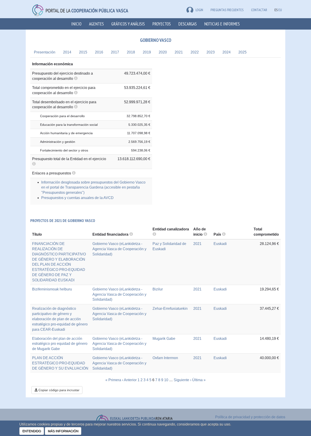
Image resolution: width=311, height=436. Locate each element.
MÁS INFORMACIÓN (63, 431)
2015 (83, 52)
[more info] (205, 234)
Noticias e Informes (222, 24)
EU (280, 10)
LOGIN (199, 10)
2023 (210, 52)
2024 (226, 52)
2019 (147, 52)
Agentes (96, 24)
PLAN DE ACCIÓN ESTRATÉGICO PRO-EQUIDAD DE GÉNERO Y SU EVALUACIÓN (60, 363)
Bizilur (158, 289)
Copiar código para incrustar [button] (58, 390)
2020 (163, 52)
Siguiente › (182, 380)
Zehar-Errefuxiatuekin (170, 308)
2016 (99, 52)
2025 (242, 52)
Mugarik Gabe (164, 338)
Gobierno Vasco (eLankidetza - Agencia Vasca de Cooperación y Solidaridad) (119, 249)
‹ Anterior (129, 380)
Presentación (44, 52)
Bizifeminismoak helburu (52, 289)
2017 (115, 52)
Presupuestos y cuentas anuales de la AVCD (77, 198)
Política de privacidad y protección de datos (250, 417)
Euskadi (220, 244)
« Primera (113, 380)
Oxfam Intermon (165, 358)
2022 (195, 52)
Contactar (259, 10)
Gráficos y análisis (128, 24)
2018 (131, 52)
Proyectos (161, 24)
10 (166, 380)
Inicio (76, 24)
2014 (67, 52)
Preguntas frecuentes (227, 10)
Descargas (187, 24)
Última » (199, 380)
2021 (179, 52)
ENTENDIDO (31, 431)
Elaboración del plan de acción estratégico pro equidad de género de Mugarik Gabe (59, 344)
